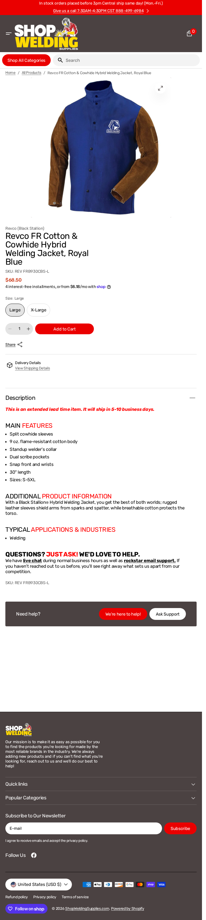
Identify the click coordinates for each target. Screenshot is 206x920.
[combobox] (132, 60)
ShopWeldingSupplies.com (87, 908)
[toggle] (192, 398)
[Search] (58, 60)
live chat (32, 560)
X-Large (40, 312)
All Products (32, 73)
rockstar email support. (150, 560)
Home (10, 73)
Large (17, 312)
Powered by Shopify (127, 908)
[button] (8, 33)
